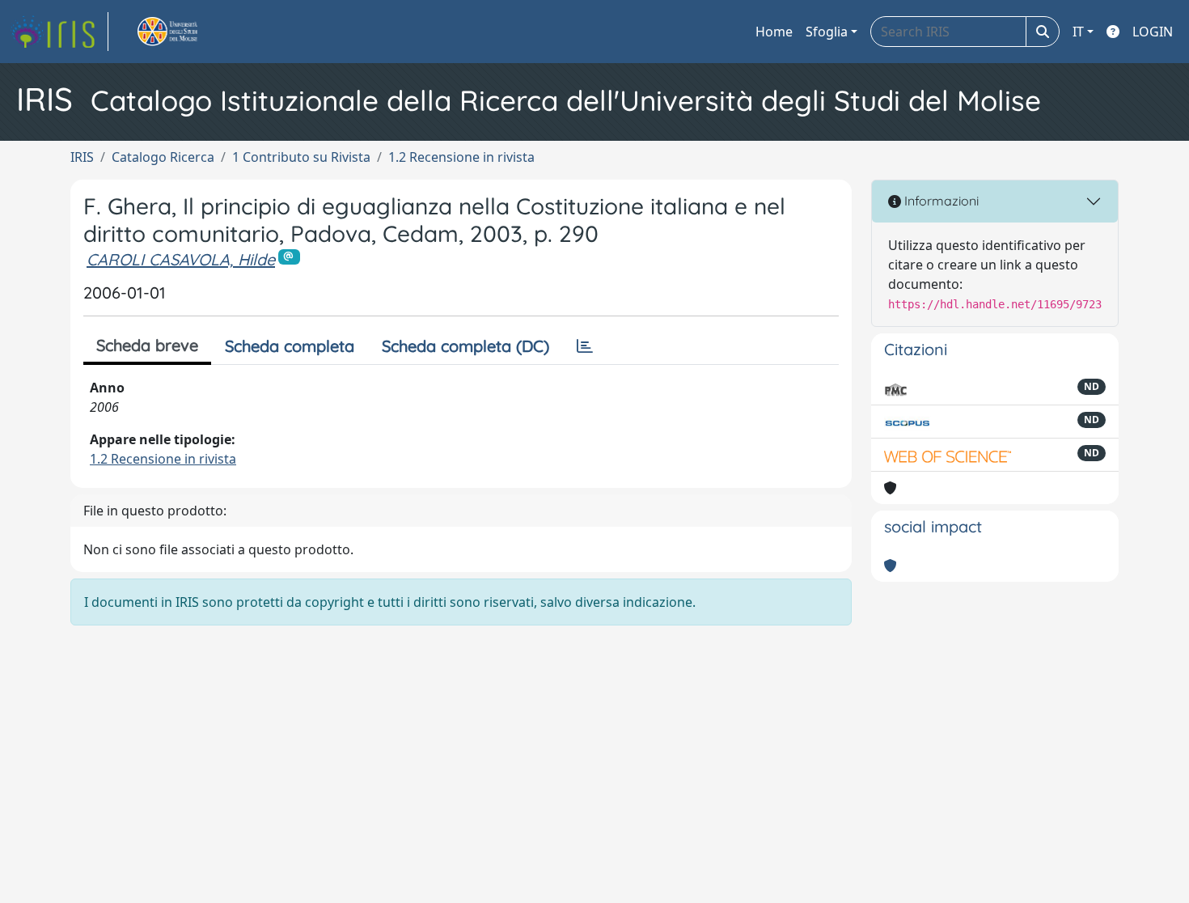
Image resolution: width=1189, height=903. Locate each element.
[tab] (585, 346)
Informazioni (940, 201)
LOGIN (1152, 31)
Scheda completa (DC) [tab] (465, 346)
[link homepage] (59, 31)
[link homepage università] (186, 31)
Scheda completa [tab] (289, 346)
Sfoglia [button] (827, 31)
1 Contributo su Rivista (301, 157)
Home (774, 31)
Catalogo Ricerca (163, 157)
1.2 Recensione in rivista (461, 157)
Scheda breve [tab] (147, 345)
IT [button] (1078, 31)
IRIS (82, 157)
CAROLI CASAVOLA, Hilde (181, 259)
